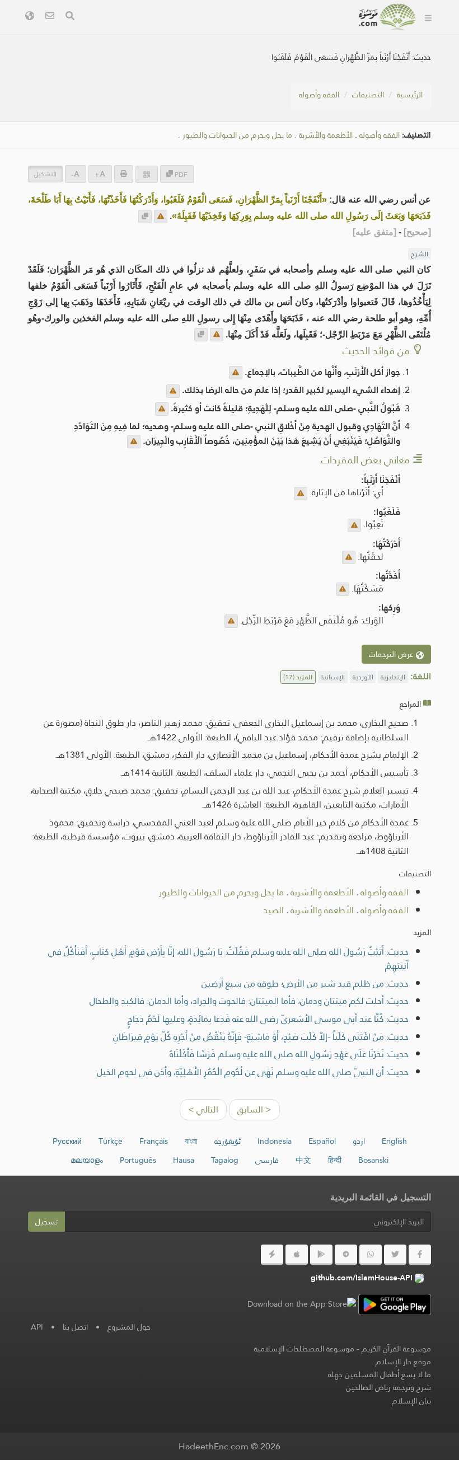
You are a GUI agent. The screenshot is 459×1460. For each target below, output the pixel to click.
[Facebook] (420, 1255)
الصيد (273, 910)
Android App (226, 33)
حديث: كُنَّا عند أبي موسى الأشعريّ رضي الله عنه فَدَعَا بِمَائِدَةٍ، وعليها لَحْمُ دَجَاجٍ (268, 1019)
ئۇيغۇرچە (227, 1141)
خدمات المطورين (310, 33)
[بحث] (70, 17)
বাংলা (191, 1141)
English (394, 1141)
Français (153, 1141)
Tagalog (224, 1160)
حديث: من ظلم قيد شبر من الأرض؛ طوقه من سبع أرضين (305, 983)
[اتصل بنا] (50, 17)
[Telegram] (346, 1255)
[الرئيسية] (428, 17)
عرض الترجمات (392, 654)
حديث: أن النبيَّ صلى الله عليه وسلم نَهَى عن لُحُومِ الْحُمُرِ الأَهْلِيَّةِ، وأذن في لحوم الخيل (253, 1072)
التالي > (203, 1109)
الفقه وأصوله (319, 94)
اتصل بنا (75, 1327)
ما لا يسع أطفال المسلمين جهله (379, 1374)
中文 (303, 1160)
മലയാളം (87, 1160)
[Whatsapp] (370, 1255)
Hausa (183, 1160)
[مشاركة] (146, 174)
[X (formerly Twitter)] (395, 1255)
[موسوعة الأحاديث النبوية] (388, 17)
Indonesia (274, 1141)
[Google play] (321, 1255)
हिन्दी (334, 1160)
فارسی (267, 1160)
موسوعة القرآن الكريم (396, 1348)
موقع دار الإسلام (403, 1361)
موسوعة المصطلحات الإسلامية (304, 1348)
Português (138, 1160)
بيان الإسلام (411, 1400)
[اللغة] (30, 17)
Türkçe (111, 1141)
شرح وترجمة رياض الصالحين (388, 1387)
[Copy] (145, 216)
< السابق (254, 1109)
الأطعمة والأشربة (326, 135)
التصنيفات (368, 94)
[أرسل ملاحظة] (160, 216)
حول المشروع (129, 1327)
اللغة (331, 59)
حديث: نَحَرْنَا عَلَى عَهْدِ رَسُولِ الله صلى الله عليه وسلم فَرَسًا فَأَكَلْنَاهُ (289, 1054)
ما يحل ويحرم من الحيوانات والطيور (237, 135)
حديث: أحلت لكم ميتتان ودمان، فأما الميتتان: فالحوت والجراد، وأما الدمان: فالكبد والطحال (249, 1001)
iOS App (153, 33)
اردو (359, 1141)
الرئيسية (410, 94)
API (37, 1327)
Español (322, 1141)
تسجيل (46, 1221)
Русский (67, 1141)
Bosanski (373, 1160)
